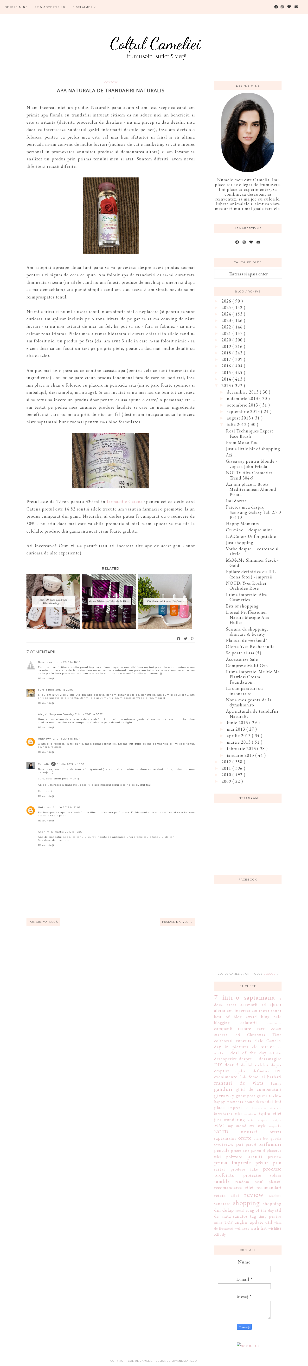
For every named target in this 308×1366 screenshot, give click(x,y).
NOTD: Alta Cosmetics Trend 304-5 (249, 475)
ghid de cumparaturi (259, 1089)
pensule (222, 1150)
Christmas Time (264, 1034)
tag (253, 1216)
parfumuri (270, 1144)
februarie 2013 (242, 748)
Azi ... (231, 455)
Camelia (44, 764)
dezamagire (270, 1059)
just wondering (229, 1119)
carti (261, 1028)
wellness (241, 1228)
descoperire (225, 1059)
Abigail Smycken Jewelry (56, 714)
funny (276, 1083)
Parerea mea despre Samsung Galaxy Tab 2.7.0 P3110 (253, 512)
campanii (275, 1022)
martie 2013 (239, 742)
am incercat (238, 1010)
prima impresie (232, 1162)
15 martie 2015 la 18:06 (67, 831)
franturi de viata (238, 1082)
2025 (227, 307)
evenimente (225, 1077)
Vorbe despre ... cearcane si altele (252, 551)
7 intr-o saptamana (244, 997)
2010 (227, 774)
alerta (219, 1010)
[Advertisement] (250, 931)
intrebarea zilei (228, 1113)
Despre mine (16, 7)
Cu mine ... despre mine (249, 530)
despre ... (248, 1059)
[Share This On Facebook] (178, 638)
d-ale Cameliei (268, 1040)
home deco (254, 1101)
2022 (227, 327)
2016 (227, 366)
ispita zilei (270, 1113)
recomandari (269, 1187)
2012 (227, 762)
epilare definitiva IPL (259, 1071)
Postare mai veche (177, 921)
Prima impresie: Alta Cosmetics (246, 597)
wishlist (275, 1228)
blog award (245, 1016)
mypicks (275, 1125)
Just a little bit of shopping (253, 448)
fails (243, 1077)
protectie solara (262, 1175)
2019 (227, 346)
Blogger (270, 973)
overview (224, 1144)
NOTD (221, 1132)
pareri (251, 1144)
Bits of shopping (242, 606)
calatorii (248, 1022)
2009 (227, 781)
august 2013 (239, 418)
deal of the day (248, 1053)
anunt (276, 1010)
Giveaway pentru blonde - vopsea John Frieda (251, 463)
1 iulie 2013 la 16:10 (67, 662)
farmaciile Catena (125, 501)
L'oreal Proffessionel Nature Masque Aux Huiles (247, 617)
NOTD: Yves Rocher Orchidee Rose (246, 585)
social (240, 1210)
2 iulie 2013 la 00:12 (89, 714)
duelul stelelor (255, 1065)
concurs (243, 1040)
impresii (236, 1107)
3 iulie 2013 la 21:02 (67, 807)
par (240, 1144)
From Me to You (242, 442)
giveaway (224, 1095)
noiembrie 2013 (243, 398)
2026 (227, 301)
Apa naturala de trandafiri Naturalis (252, 713)
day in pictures (231, 1047)
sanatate (222, 1203)
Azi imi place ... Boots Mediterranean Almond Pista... (251, 489)
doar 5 (232, 1065)
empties (222, 1071)
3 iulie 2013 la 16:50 (70, 764)
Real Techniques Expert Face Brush (249, 433)
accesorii (249, 1004)
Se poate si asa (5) (243, 653)
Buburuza (45, 662)
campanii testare (232, 1028)
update (256, 1222)
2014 (227, 379)
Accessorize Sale (242, 659)
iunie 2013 (238, 722)
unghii (241, 1222)
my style (257, 1125)
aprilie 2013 (239, 735)
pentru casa (240, 1150)
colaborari (223, 1040)
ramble (222, 1181)
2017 (227, 359)
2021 (227, 333)
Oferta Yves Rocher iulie (250, 646)
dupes (276, 1065)
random (242, 1181)
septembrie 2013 (244, 411)
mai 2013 (236, 729)
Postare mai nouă (43, 921)
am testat (260, 1010)
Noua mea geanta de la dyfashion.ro (249, 702)
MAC (219, 1125)
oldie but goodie (268, 1138)
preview (275, 1156)
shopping (246, 1202)
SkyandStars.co (184, 1360)
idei (269, 1101)
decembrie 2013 (243, 392)
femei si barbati (265, 1077)
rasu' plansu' (268, 1181)
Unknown (45, 738)
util (268, 1222)
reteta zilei (226, 1195)
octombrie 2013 (243, 405)
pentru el (258, 1150)
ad (264, 1004)
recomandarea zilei (234, 1187)
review (110, 82)
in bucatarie (256, 1107)
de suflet (263, 1046)
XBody (220, 1234)
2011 (227, 768)
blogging (222, 1022)
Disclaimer (83, 7)
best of (222, 1016)
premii (254, 1156)
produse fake (244, 1169)
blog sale (271, 1016)
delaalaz (276, 1053)
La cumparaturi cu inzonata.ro (244, 691)
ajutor (276, 1004)
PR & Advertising (50, 7)
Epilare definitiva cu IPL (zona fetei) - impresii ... (251, 574)
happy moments (228, 1101)
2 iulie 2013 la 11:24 (66, 738)
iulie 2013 (237, 424)
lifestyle (276, 1119)
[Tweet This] (185, 638)
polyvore (234, 1156)
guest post (246, 1095)
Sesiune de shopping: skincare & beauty (247, 631)
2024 (227, 314)
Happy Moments (242, 523)
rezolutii (275, 1195)
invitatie (250, 1113)
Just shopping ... (241, 542)
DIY (218, 1065)
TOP (229, 1222)
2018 (227, 353)
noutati (249, 1131)
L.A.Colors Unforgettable (251, 536)
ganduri (223, 1089)
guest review (269, 1095)
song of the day (260, 1210)
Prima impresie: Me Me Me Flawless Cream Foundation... (253, 677)
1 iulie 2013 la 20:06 (60, 689)
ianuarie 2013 (241, 755)
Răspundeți (46, 678)
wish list (258, 1228)
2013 (226, 385)
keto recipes (258, 1119)
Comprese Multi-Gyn (247, 665)
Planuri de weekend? (246, 640)
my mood (237, 1125)
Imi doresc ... (238, 501)
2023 (227, 320)
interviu (276, 1107)
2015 (227, 372)
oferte (244, 1137)
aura (41, 689)
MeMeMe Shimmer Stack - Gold (252, 562)
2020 (227, 340)
